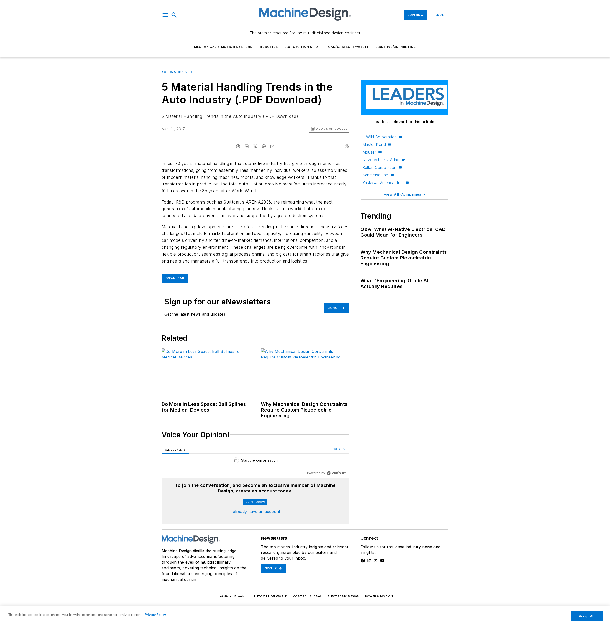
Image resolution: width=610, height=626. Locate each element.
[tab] (175, 449)
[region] (255, 461)
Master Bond (374, 144)
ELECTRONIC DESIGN (343, 596)
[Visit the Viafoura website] (336, 473)
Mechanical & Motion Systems (223, 47)
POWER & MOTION (379, 596)
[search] (174, 15)
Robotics (269, 47)
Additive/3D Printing (396, 47)
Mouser (369, 152)
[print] (346, 146)
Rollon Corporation (379, 167)
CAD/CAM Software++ (348, 47)
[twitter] (255, 146)
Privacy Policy (155, 614)
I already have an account (255, 511)
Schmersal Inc (375, 175)
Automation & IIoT (302, 47)
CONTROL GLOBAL (307, 596)
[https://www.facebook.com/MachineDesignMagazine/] (363, 560)
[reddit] (263, 146)
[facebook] (238, 146)
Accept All (586, 616)
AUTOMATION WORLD (270, 596)
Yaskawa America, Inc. (383, 182)
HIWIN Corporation (379, 136)
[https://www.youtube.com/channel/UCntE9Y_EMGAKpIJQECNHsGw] (382, 560)
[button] (165, 15)
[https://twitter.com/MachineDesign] (375, 560)
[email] (272, 146)
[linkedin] (246, 146)
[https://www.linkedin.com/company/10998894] (369, 560)
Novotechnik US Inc (380, 159)
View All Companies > (404, 194)
